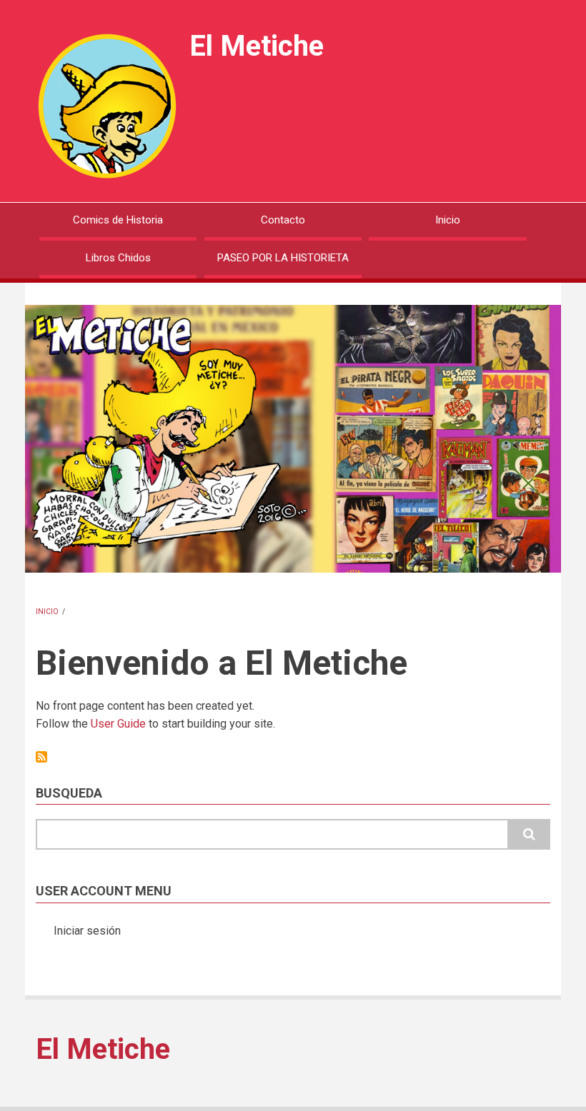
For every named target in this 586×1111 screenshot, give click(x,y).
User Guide (118, 723)
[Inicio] (107, 105)
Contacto (283, 219)
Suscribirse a (41, 757)
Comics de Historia (118, 219)
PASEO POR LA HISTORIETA (283, 257)
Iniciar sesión (87, 930)
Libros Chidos (118, 257)
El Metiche (256, 46)
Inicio (447, 219)
